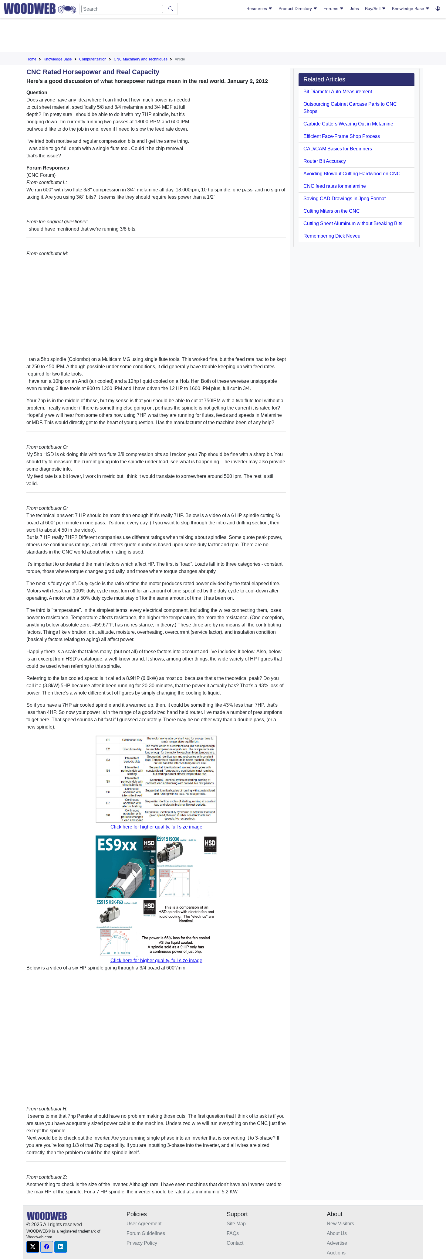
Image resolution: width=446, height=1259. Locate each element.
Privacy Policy (142, 1243)
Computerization (92, 59)
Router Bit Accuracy (324, 161)
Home (31, 59)
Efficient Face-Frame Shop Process (341, 136)
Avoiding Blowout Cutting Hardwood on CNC (351, 173)
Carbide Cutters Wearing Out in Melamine (348, 123)
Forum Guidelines (146, 1233)
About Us (337, 1233)
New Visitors (340, 1223)
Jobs (354, 8)
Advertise (337, 1243)
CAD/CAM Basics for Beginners (337, 148)
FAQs (233, 1233)
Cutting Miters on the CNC (331, 211)
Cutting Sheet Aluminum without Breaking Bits (352, 223)
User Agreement (144, 1223)
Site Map (236, 1223)
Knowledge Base (408, 8)
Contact (235, 1243)
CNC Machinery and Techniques (140, 59)
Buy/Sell (373, 8)
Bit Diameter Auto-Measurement (337, 91)
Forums (331, 8)
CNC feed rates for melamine (334, 186)
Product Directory (296, 8)
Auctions (336, 1252)
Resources (257, 8)
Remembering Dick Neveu (331, 235)
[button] (32, 1247)
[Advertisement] (223, 36)
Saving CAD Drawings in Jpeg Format (344, 198)
